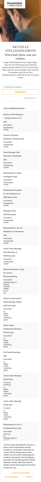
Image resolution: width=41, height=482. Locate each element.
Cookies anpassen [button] (11, 477)
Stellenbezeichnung (13, 108)
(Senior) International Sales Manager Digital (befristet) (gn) (12, 301)
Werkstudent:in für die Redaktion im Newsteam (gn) (13, 231)
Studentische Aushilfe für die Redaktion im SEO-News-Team (12, 193)
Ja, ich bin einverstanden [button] (20, 473)
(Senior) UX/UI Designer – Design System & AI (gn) (13, 118)
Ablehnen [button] (29, 477)
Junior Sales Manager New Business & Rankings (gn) (12, 252)
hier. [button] (14, 468)
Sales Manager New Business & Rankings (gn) (12, 155)
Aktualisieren (20, 92)
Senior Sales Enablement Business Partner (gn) (12, 328)
